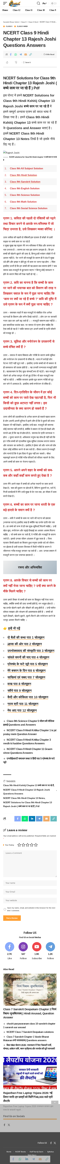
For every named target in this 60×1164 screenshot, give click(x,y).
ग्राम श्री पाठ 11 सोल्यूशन (23, 704)
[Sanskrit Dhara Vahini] (15, 3)
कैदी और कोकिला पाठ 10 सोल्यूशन (28, 697)
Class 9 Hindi (22, 26)
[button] (6, 3)
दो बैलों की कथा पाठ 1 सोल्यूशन (26, 637)
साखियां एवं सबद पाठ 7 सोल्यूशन (26, 677)
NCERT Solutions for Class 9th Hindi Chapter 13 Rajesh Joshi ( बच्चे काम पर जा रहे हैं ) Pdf (27, 804)
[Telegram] (50, 951)
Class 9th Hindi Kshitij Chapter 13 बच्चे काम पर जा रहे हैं (28, 785)
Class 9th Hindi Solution (23, 175)
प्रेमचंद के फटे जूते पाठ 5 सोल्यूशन (28, 664)
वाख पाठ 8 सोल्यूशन (19, 684)
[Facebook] (9, 951)
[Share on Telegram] (20, 54)
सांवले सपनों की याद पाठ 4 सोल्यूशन (28, 657)
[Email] (25, 54)
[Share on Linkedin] (32, 818)
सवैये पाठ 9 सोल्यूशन (20, 690)
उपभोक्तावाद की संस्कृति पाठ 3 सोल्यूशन (31, 650)
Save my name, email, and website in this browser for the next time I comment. (31, 909)
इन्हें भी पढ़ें (14, 628)
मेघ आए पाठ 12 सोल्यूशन (22, 710)
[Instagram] (23, 951)
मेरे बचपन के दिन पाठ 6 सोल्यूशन (26, 670)
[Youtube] (36, 951)
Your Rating (9, 845)
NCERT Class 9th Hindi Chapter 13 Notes (24, 798)
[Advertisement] (30, 1134)
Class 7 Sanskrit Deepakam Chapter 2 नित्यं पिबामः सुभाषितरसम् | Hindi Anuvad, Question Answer (29, 1013)
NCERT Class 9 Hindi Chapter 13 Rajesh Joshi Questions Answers (26, 791)
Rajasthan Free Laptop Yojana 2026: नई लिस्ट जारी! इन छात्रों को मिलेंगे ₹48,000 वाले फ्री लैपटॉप (28, 1097)
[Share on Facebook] (10, 54)
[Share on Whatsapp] (15, 54)
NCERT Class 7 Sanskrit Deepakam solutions (30, 1032)
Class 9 (9, 26)
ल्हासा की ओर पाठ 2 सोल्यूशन (25, 644)
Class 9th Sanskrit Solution (25, 181)
